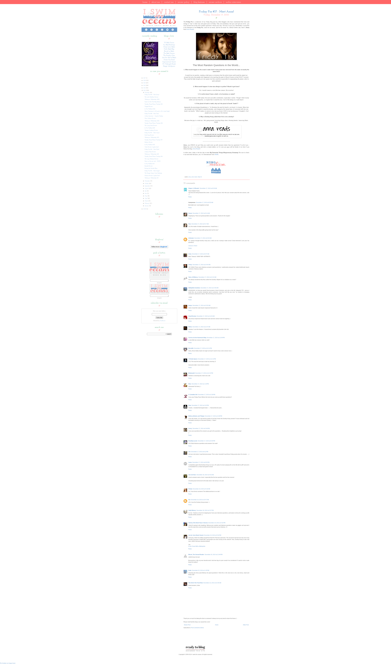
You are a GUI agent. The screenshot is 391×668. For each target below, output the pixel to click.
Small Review (192, 316)
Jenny (190, 264)
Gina (189, 405)
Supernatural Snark (169, 62)
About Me (156, 2)
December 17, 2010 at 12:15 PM (204, 373)
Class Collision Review (150, 118)
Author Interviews (233, 2)
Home (145, 2)
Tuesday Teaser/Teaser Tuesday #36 (154, 156)
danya (190, 305)
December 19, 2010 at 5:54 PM (212, 535)
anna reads (194, 176)
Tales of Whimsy (193, 277)
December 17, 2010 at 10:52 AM (201, 305)
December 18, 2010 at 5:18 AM (201, 489)
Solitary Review (149, 142)
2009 (144, 209)
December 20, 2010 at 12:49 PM (213, 554)
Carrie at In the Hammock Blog (197, 337)
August (147, 188)
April (146, 198)
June (146, 193)
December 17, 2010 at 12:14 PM (207, 359)
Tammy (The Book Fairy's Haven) (198, 523)
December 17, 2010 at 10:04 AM (201, 264)
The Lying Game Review (151, 125)
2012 (144, 85)
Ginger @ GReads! (193, 188)
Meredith (190, 348)
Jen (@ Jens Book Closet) (195, 535)
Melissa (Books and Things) (196, 416)
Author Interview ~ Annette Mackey (154, 116)
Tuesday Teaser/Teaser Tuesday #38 (154, 123)
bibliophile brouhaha (194, 288)
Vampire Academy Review (151, 130)
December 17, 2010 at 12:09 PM (216, 337)
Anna (189, 254)
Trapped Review (149, 106)
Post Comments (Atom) (197, 627)
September (147, 186)
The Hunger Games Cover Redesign (153, 173)
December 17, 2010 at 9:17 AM (200, 224)
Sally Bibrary (192, 510)
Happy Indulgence (169, 66)
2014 (144, 80)
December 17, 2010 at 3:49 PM (213, 416)
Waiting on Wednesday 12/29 (152, 99)
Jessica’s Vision (192, 245)
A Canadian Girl (192, 394)
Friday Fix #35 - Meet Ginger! (152, 170)
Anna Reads (190, 29)
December (147, 92)
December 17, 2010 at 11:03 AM (206, 316)
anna (189, 176)
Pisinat (190, 489)
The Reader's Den (169, 55)
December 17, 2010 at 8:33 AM (208, 188)
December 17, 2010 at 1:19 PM (200, 384)
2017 (144, 78)
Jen (189, 451)
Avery (190, 428)
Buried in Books (169, 51)
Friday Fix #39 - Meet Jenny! (152, 94)
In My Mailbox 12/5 (150, 163)
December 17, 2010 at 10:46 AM (209, 288)
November (147, 181)
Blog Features (199, 2)
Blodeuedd (191, 373)
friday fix (200, 176)
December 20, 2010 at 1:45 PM (200, 570)
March (146, 201)
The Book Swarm (169, 53)
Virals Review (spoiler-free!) (152, 147)
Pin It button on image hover (7, 663)
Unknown (191, 238)
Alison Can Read (169, 60)
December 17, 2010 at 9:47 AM (200, 254)
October (147, 183)
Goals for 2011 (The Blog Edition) (153, 101)
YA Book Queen (192, 359)
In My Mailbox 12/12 (150, 144)
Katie (189, 570)
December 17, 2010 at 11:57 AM (201, 327)
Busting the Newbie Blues (151, 168)
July (146, 191)
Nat (189, 499)
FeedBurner (162, 320)
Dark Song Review (149, 135)
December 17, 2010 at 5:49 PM (201, 428)
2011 (144, 88)
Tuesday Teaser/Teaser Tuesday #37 (154, 140)
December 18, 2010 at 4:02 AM (205, 474)
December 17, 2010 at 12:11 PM (203, 348)
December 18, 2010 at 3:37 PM (205, 510)
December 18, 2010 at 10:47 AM (200, 499)
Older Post (246, 625)
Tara (189, 224)
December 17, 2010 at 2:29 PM (206, 394)
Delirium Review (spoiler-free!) (152, 175)
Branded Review (149, 166)
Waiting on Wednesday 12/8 (152, 154)
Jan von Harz (192, 474)
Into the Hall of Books (169, 57)
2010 (144, 90)
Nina (189, 384)
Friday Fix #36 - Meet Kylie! (152, 149)
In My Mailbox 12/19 (150, 128)
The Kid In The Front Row (195, 583)
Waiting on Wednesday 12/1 (151, 178)
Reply (190, 197)
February (147, 203)
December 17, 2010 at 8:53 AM (204, 202)
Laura (190, 462)
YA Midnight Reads (169, 64)
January (147, 205)
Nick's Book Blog (169, 49)
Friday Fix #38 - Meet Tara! (152, 113)
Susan (190, 213)
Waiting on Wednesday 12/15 (152, 137)
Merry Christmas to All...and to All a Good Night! (157, 111)
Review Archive (215, 2)
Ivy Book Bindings (169, 45)
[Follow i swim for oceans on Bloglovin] (159, 247)
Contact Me (169, 2)
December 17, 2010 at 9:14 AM (201, 213)
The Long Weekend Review (151, 159)
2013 (144, 83)
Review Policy (183, 2)
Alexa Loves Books (169, 47)
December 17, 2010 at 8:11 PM (199, 451)
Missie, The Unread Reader (196, 554)
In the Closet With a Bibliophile (196, 546)
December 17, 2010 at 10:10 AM (207, 277)
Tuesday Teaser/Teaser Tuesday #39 (154, 104)
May (146, 196)
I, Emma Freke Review (150, 151)
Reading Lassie (192, 441)
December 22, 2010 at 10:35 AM (212, 583)
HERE (217, 154)
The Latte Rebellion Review (151, 97)
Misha (190, 327)
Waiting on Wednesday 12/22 (152, 120)
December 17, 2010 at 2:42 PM (200, 405)
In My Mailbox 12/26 (150, 109)
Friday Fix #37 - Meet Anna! (152, 132)
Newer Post (187, 625)
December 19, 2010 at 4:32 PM (216, 523)
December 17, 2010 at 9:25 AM (202, 238)
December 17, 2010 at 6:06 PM (206, 441)
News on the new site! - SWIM (152, 161)
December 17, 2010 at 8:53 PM (200, 462)
